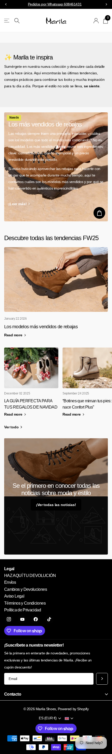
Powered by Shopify (73, 709)
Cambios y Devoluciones (25, 589)
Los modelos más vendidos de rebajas (41, 326)
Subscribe (102, 679)
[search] (17, 21)
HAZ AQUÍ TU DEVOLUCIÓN (30, 575)
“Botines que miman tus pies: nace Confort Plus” (87, 404)
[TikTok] (49, 619)
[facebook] (35, 619)
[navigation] (5, 4)
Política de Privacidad (22, 610)
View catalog (7, 21)
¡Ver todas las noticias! (56, 505)
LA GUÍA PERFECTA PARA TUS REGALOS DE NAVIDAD (30, 404)
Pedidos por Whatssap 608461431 (55, 4)
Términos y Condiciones (25, 603)
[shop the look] (99, 213)
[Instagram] (9, 619)
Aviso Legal (14, 596)
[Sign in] (96, 20)
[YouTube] (22, 619)
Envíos (10, 582)
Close (56, 694)
